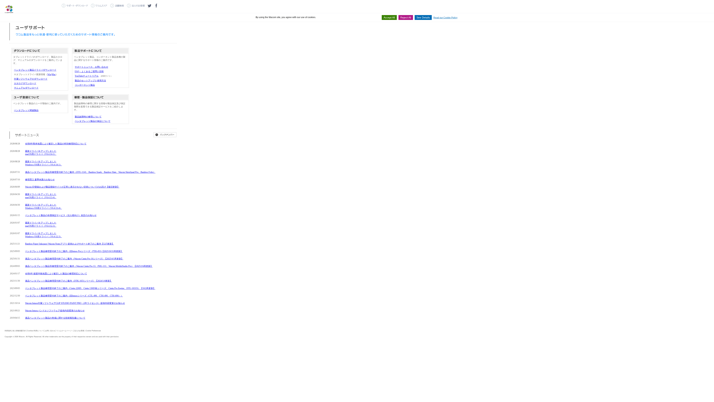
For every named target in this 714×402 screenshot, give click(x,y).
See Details (423, 17)
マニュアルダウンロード (26, 88)
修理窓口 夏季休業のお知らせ (40, 179)
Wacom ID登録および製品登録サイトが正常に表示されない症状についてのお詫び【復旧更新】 (72, 187)
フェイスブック (156, 5)
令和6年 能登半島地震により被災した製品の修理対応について (56, 273)
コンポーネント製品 (85, 85)
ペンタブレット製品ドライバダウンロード (35, 70)
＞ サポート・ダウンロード (75, 5)
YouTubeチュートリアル (87, 76)
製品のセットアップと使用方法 (90, 80)
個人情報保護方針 (19, 330)
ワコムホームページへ (64, 330)
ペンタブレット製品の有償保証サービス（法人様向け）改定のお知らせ (61, 215)
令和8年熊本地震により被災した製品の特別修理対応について (55, 143)
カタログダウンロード (25, 83)
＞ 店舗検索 (117, 5)
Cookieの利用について (35, 330)
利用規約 (8, 330)
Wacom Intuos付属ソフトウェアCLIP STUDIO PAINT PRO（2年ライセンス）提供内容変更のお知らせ (75, 303)
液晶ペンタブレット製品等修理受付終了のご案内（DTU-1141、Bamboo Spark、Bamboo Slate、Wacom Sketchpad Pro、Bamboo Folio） (90, 172)
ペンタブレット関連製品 (26, 110)
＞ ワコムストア (99, 5)
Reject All (405, 17)
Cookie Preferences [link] (93, 330)
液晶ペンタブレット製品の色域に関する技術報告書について (55, 318)
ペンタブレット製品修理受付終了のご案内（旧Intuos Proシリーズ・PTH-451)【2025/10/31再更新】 (74, 251)
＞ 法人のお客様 (136, 5)
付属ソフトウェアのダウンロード (30, 79)
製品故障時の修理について (88, 116)
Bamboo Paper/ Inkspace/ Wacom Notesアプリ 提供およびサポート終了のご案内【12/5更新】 (69, 244)
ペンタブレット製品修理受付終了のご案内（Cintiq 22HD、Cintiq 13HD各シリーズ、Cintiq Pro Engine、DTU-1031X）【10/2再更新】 (90, 288)
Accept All (389, 17)
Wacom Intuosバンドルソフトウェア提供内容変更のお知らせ (55, 310)
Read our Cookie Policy (445, 17)
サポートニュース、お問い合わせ (91, 67)
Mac (54, 74)
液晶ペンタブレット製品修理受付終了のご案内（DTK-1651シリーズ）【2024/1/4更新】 (68, 281)
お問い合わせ (50, 330)
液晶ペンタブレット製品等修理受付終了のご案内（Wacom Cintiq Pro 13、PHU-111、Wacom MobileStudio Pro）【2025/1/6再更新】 (89, 266)
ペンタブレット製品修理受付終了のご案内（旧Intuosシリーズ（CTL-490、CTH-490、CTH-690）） (74, 295)
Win (49, 74)
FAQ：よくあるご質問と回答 (89, 71)
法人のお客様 (79, 330)
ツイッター (149, 5)
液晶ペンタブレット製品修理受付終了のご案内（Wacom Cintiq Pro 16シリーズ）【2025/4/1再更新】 (74, 258)
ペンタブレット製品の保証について (92, 121)
